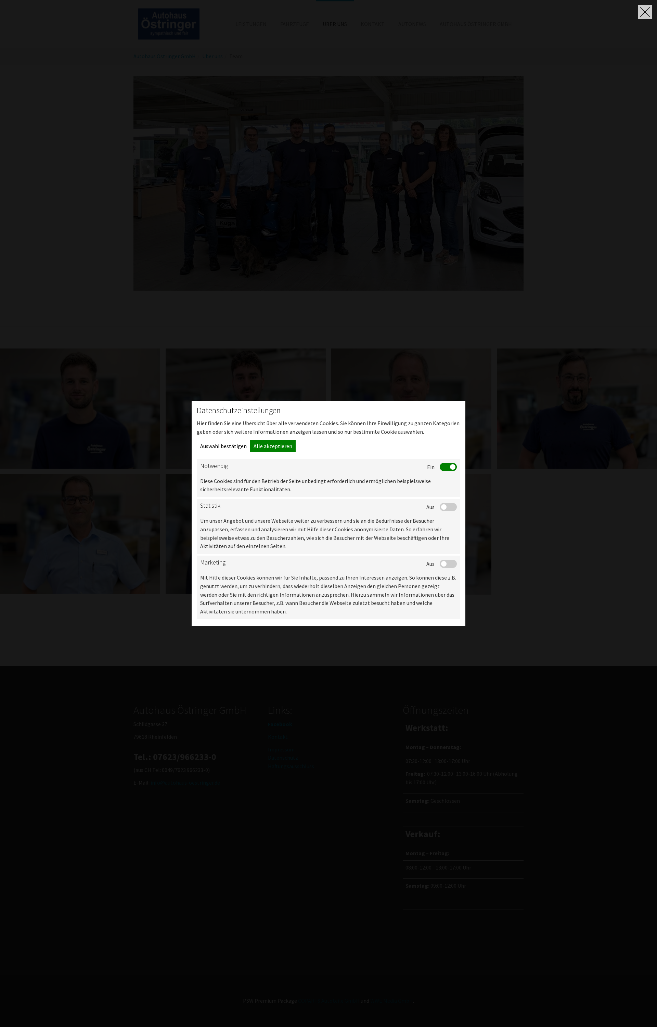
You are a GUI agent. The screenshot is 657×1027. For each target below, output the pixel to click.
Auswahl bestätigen (223, 446)
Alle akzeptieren (273, 446)
